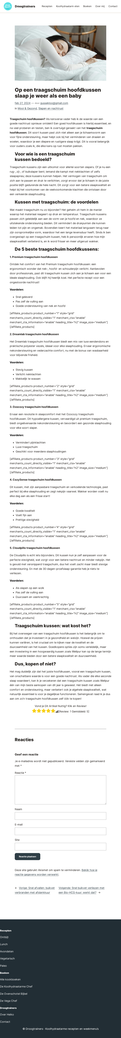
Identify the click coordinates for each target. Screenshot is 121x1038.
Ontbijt (4, 937)
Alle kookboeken (10, 979)
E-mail (19, 824)
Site (17, 839)
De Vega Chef (8, 1000)
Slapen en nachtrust (50, 108)
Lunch (4, 944)
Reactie (20, 772)
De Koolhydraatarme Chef (16, 986)
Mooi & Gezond (27, 108)
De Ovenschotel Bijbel (13, 993)
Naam (18, 809)
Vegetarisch (7, 958)
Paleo (3, 965)
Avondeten (7, 951)
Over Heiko (7, 1014)
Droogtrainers (25, 6)
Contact (5, 1021)
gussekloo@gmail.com (54, 103)
